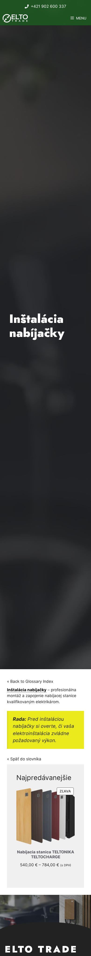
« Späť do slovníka (24, 759)
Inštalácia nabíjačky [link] (26, 689)
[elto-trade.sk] (15, 18)
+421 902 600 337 (48, 6)
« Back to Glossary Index (30, 681)
